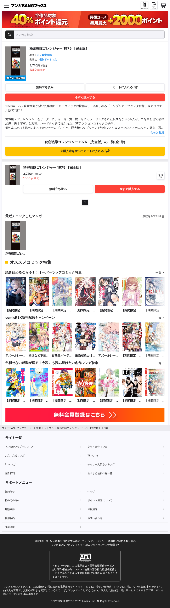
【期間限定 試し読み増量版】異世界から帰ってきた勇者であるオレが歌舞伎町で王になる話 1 (39, 310)
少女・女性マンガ (15, 455)
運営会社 (40, 540)
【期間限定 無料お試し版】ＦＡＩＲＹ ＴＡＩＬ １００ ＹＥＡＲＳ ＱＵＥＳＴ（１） (155, 401)
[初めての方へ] (144, 5)
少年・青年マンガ (97, 446)
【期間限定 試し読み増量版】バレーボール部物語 (39, 401)
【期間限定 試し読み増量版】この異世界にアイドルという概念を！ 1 (85, 310)
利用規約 (10, 518)
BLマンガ (10, 464)
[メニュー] (6, 5)
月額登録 (10, 509)
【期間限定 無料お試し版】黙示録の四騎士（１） (62, 401)
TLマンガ (92, 455)
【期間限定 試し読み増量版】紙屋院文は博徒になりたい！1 (108, 310)
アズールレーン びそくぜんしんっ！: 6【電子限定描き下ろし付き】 (15, 356)
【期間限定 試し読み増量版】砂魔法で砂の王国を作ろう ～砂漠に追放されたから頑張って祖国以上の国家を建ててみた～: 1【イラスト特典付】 (155, 356)
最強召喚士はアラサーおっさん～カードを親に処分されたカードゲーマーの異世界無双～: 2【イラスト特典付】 (85, 356)
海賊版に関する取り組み (122, 540)
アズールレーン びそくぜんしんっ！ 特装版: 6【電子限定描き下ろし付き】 (108, 356)
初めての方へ (12, 500)
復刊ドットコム (48, 59)
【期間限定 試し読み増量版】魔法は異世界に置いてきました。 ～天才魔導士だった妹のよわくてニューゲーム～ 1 (62, 310)
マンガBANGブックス (14, 427)
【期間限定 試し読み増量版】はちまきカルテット (15, 401)
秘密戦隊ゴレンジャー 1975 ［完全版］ (15, 254)
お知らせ (10, 491)
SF (31, 427)
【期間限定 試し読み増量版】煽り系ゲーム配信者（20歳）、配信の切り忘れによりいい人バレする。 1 (131, 310)
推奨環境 (10, 527)
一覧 (158, 272)
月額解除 (92, 509)
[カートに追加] (161, 176)
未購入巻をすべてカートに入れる (82, 151)
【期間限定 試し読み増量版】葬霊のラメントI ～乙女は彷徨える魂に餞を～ (15, 310)
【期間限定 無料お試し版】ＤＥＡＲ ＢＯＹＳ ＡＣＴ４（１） (131, 401)
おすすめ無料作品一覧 (99, 473)
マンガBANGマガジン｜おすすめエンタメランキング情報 (83, 544)
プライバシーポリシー (94, 540)
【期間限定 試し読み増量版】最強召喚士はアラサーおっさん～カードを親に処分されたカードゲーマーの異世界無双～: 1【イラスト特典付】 (131, 356)
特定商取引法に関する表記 (65, 540)
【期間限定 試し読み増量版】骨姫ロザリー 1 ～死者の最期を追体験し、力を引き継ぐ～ (155, 310)
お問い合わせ (94, 518)
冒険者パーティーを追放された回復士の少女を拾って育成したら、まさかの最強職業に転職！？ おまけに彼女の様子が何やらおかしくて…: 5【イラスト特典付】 (62, 356)
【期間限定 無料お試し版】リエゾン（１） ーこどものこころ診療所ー (108, 401)
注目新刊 (10, 473)
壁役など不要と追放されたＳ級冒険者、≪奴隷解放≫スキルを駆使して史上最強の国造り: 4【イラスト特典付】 (39, 356)
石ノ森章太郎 (44, 54)
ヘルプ (91, 491)
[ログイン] (153, 5)
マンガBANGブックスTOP (19, 446)
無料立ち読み (44, 87)
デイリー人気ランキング (101, 464)
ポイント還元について (99, 500)
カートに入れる (123, 87)
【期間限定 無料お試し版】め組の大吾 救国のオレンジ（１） (85, 401)
